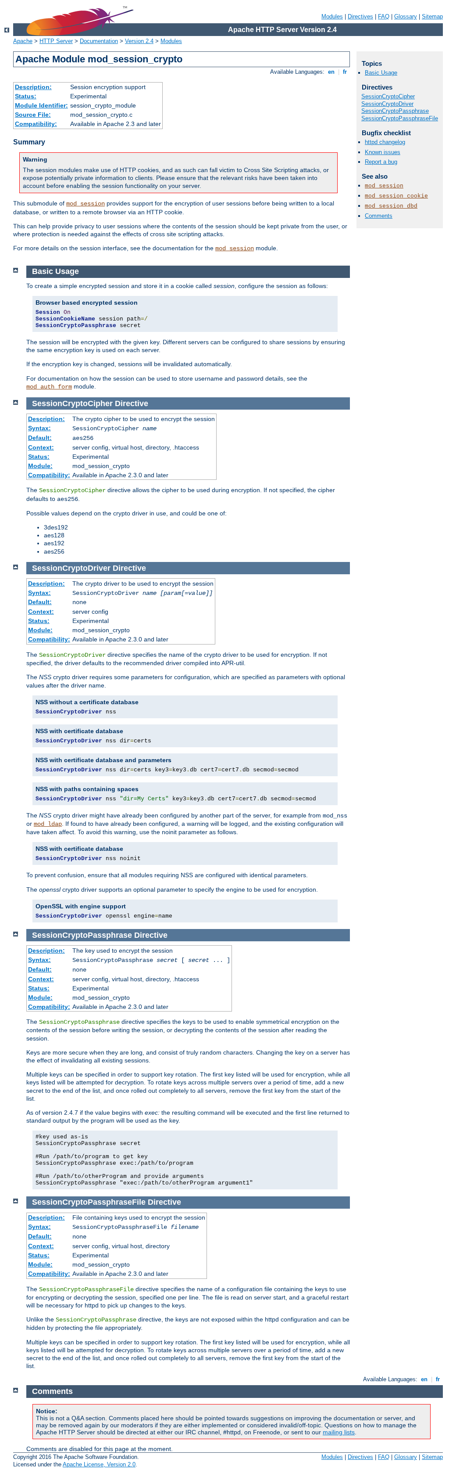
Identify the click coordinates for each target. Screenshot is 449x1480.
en (331, 71)
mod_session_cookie (396, 196)
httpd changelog (385, 142)
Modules (332, 16)
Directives (360, 16)
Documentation (99, 41)
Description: (33, 86)
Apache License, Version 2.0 (99, 1464)
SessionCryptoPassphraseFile (399, 118)
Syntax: (39, 428)
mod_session (85, 203)
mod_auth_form (49, 386)
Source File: (33, 114)
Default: (40, 437)
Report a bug (381, 161)
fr (345, 71)
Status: (25, 96)
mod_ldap (48, 824)
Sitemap (432, 16)
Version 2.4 (139, 41)
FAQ (383, 16)
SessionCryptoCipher (388, 96)
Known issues (382, 152)
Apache (22, 41)
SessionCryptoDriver (387, 104)
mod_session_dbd (391, 206)
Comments (378, 215)
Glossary (405, 16)
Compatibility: (36, 123)
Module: (40, 465)
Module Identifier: (41, 105)
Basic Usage (381, 72)
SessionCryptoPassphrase (395, 111)
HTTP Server (56, 41)
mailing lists (339, 1432)
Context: (41, 447)
